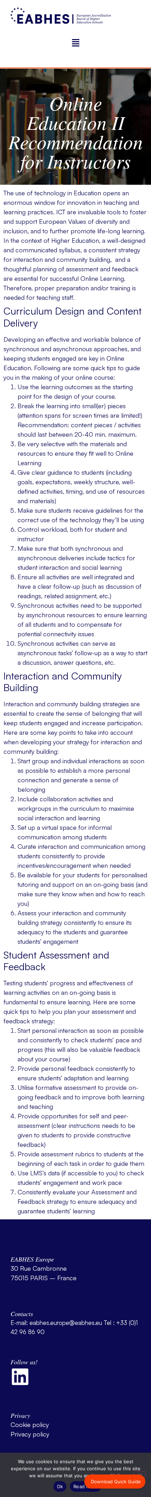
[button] (75, 43)
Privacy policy (30, 1434)
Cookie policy (30, 1424)
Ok (60, 1486)
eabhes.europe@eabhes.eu (65, 1322)
